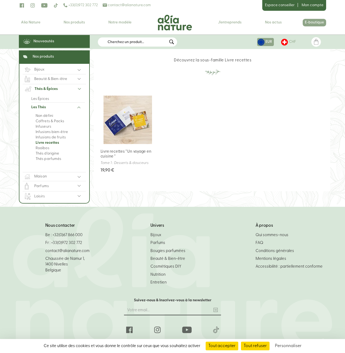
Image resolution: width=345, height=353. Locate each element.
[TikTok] (55, 5)
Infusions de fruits (51, 137)
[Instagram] (33, 5)
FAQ (259, 243)
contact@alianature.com (129, 5)
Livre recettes (47, 143)
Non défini (44, 116)
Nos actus (273, 22)
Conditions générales (275, 251)
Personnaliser (288, 346)
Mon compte (312, 5)
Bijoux (155, 235)
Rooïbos (42, 148)
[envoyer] (215, 310)
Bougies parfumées (167, 251)
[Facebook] (22, 5)
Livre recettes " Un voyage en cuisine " (126, 154)
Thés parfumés (48, 159)
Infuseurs (43, 127)
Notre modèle (120, 22)
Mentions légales (271, 259)
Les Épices (40, 99)
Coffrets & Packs (50, 121)
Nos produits (74, 22)
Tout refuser (255, 346)
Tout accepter (222, 346)
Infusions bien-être (52, 132)
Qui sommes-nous (272, 235)
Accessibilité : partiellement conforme (289, 267)
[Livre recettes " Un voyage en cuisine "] (128, 120)
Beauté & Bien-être (167, 259)
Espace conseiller (280, 5)
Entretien (158, 283)
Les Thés (38, 107)
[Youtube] (44, 5)
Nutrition (157, 275)
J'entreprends (230, 22)
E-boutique (314, 22)
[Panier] (316, 42)
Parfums (157, 243)
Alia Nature (30, 22)
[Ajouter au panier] (148, 99)
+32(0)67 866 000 (67, 235)
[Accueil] (175, 22)
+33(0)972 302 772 (83, 5)
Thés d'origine (47, 154)
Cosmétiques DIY (165, 267)
